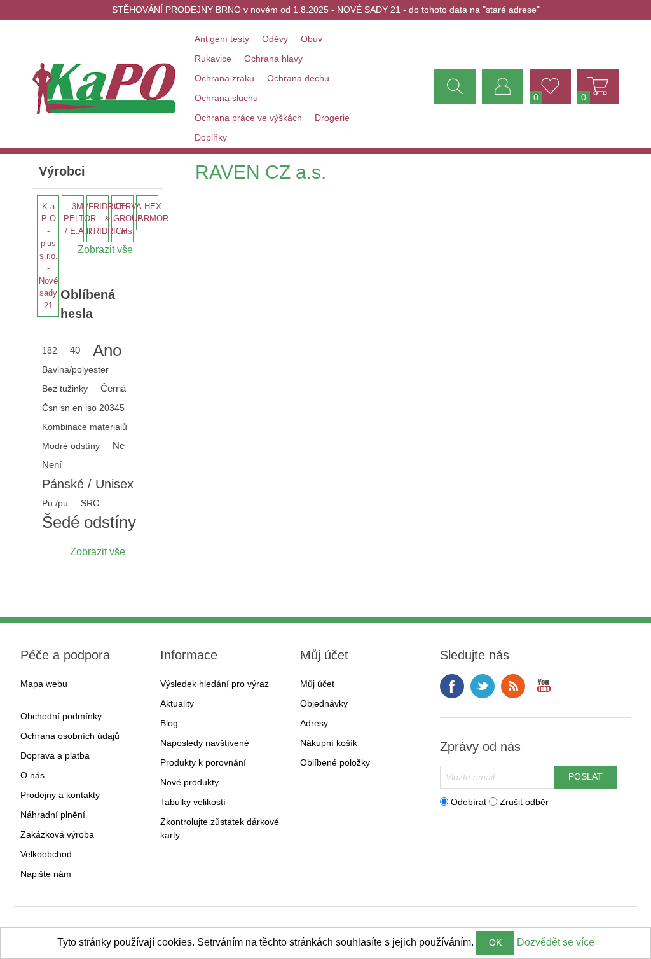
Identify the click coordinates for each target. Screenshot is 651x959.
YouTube (543, 686)
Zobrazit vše (97, 551)
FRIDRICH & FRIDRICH (107, 219)
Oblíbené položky (335, 762)
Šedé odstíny (89, 522)
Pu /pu (55, 503)
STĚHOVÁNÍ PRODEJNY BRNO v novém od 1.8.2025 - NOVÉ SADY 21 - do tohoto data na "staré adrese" (326, 9)
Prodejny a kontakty (60, 795)
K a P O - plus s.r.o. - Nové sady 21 (48, 256)
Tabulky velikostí (193, 802)
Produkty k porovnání (203, 762)
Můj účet (317, 684)
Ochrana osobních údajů (70, 736)
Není (52, 464)
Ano (107, 350)
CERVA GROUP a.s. (128, 219)
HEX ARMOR (153, 213)
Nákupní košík (328, 743)
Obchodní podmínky (61, 716)
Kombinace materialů (84, 427)
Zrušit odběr (524, 801)
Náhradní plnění (52, 815)
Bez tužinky (65, 388)
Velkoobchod (46, 854)
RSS (513, 686)
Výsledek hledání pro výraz (214, 684)
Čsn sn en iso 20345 (83, 408)
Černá (113, 388)
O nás (32, 775)
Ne (119, 445)
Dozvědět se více (555, 942)
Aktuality (177, 703)
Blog (169, 723)
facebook (452, 686)
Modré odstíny (71, 446)
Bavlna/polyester (75, 369)
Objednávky (324, 703)
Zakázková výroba (57, 834)
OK (495, 942)
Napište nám (45, 874)
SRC (90, 503)
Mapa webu (43, 684)
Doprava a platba (55, 755)
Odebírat (468, 801)
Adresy (314, 723)
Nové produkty (189, 782)
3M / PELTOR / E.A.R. (80, 219)
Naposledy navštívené (204, 743)
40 (75, 350)
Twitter (482, 686)
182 (49, 350)
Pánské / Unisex (88, 484)
